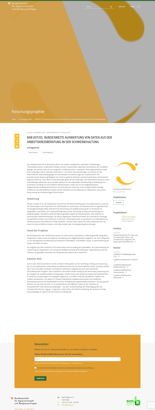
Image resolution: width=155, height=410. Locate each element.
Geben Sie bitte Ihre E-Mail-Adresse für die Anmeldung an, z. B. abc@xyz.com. (58, 363)
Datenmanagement (48, 152)
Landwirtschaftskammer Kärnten (125, 259)
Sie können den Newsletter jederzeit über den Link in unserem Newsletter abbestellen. (61, 371)
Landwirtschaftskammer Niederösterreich (122, 266)
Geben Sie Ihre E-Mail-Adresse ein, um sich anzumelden (58, 354)
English (122, 7)
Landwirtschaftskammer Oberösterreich (122, 271)
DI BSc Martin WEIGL (129, 217)
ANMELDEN (40, 378)
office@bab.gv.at (67, 405)
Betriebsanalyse (33, 152)
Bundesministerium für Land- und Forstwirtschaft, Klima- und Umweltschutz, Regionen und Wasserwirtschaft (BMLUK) (125, 238)
